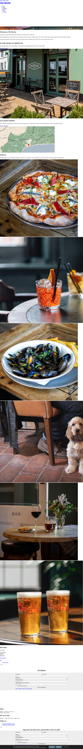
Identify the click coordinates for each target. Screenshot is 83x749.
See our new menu (4, 48)
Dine (4, 6)
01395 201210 (3, 658)
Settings (65, 746)
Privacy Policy (6, 662)
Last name (44, 674)
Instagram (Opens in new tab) (9, 724)
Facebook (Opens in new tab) (9, 723)
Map (1, 660)
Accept (52, 746)
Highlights (5, 8)
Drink (4, 7)
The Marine (5, 3)
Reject (59, 746)
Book (4, 10)
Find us (4, 9)
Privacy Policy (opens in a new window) (24, 688)
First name (18, 674)
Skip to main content (4, 0)
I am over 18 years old (22, 685)
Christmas (5, 12)
